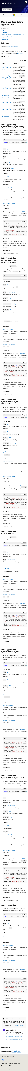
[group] (15, 142)
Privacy (9, 1065)
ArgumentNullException (9, 203)
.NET (6, 18)
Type (9, 162)
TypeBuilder (6, 176)
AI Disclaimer (4, 1063)
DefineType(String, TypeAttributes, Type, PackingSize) (6, 88)
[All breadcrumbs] (2, 18)
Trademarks (3, 1069)
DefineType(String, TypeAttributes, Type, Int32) (6, 109)
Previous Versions (13, 1063)
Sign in (25, 15)
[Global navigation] (1, 15)
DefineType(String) (6, 116)
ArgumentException (8, 188)
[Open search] (21, 15)
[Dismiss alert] (26, 2)
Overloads (4, 32)
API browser (11, 18)
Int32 (11, 309)
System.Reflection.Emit (12, 46)
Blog (19, 1063)
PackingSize (15, 304)
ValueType (20, 53)
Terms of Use (18, 1067)
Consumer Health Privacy (7, 1067)
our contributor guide (17, 1025)
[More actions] (26, 18)
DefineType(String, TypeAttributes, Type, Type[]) (13, 34)
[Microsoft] (14, 15)
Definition (4, 30)
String (8, 149)
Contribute (3, 1065)
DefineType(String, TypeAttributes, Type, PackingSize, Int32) (14, 36)
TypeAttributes (11, 156)
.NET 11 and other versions (11, 253)
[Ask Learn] (19, 18)
